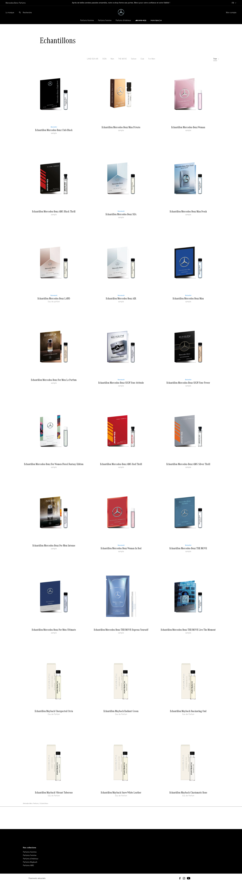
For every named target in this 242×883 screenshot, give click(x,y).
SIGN (104, 59)
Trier (215, 59)
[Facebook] (180, 878)
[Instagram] (184, 878)
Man (112, 59)
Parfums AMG (28, 865)
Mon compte (231, 12)
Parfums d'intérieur (123, 20)
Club (142, 59)
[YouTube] (188, 878)
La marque (10, 12)
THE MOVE (122, 59)
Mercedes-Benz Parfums (31, 803)
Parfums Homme (87, 20)
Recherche (27, 12)
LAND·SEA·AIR (92, 59)
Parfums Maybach (30, 862)
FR (233, 3)
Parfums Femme (104, 20)
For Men (151, 59)
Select (133, 59)
